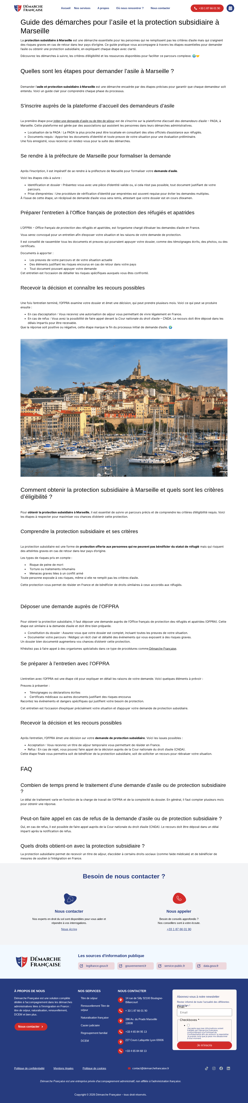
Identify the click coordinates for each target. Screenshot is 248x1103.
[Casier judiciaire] (79, 1025)
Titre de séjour (89, 998)
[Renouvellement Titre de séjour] (79, 1006)
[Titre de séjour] (79, 998)
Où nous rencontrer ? (130, 8)
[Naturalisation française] (79, 1017)
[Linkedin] (228, 1068)
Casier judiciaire (90, 1025)
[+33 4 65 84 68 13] (120, 1051)
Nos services (82, 8)
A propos (103, 8)
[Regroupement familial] (79, 1033)
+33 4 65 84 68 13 (136, 1050)
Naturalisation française (95, 1017)
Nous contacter (160, 8)
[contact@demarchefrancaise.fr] (129, 1068)
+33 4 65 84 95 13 (136, 1031)
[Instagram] (213, 1068)
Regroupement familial (94, 1032)
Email (182, 1006)
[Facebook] (221, 1068)
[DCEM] (79, 1041)
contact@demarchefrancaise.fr (150, 1068)
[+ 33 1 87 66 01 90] (120, 1011)
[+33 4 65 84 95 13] (120, 1032)
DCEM (85, 1040)
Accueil (65, 8)
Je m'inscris (204, 1045)
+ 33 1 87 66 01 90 (136, 1010)
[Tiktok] (206, 1068)
